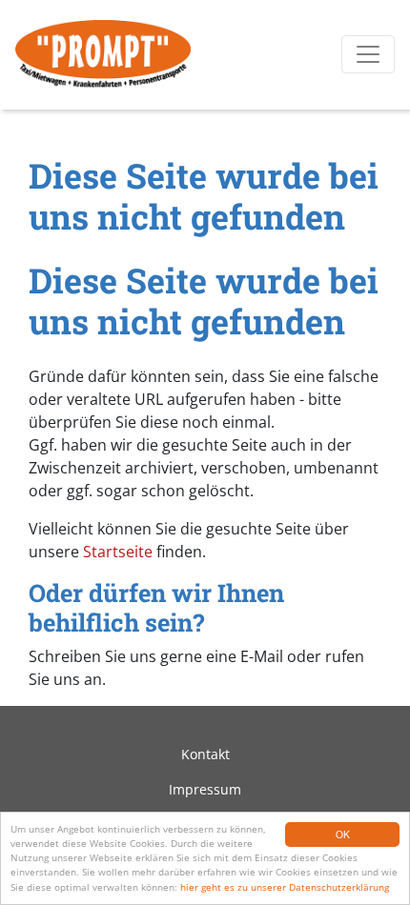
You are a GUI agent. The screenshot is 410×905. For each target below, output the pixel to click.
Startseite (118, 551)
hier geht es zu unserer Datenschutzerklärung (284, 887)
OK (343, 834)
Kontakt (205, 754)
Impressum (205, 789)
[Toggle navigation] (368, 54)
